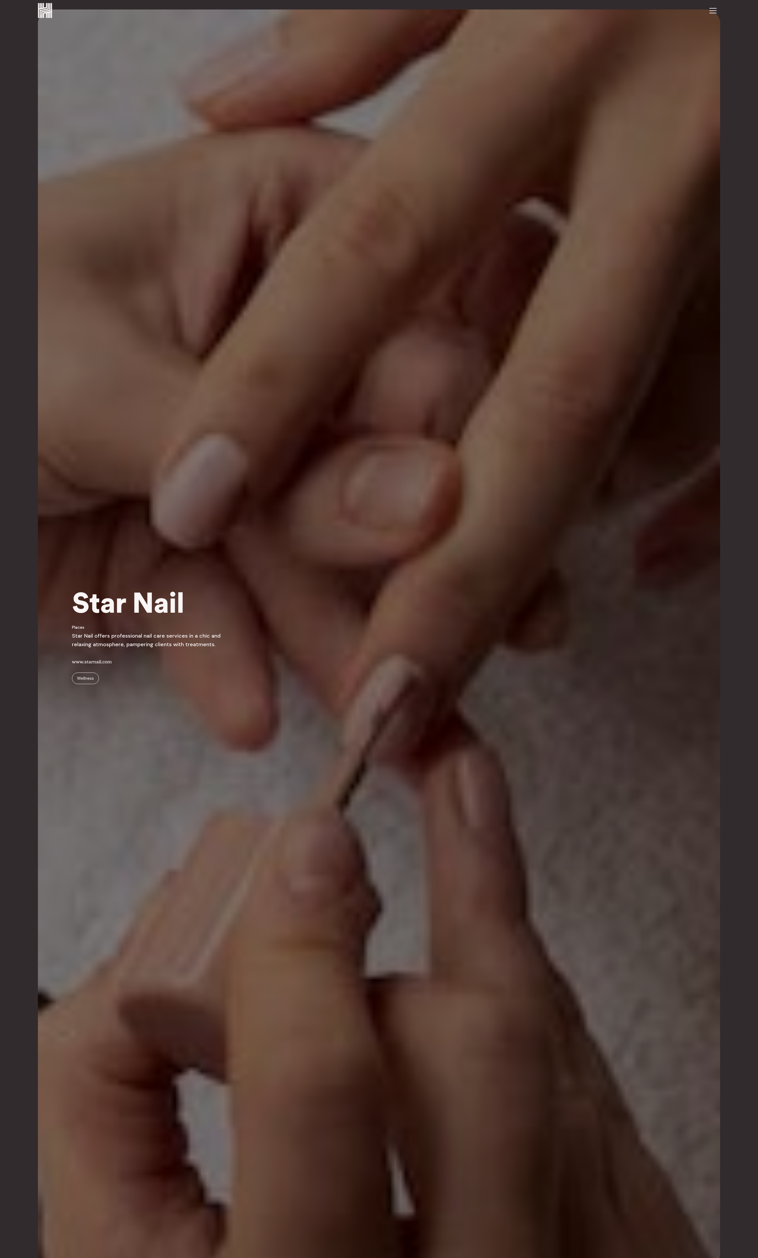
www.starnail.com (92, 662)
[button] (713, 11)
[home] (45, 10)
